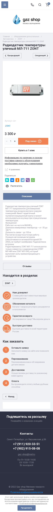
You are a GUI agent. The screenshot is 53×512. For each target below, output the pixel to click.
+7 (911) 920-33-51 (26, 444)
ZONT (20, 39)
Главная (6, 36)
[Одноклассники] (17, 180)
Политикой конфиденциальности (33, 503)
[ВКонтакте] (12, 180)
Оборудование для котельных (26, 36)
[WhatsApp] (33, 180)
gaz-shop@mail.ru (26, 454)
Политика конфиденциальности (26, 492)
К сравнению (14, 170)
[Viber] (28, 180)
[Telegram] (22, 180)
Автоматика (8, 39)
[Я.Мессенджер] (7, 180)
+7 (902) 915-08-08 (26, 448)
